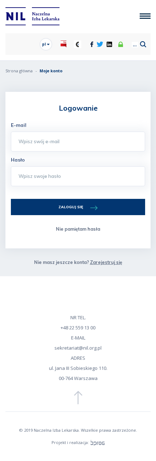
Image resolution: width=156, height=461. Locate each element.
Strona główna (19, 70)
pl (44, 44)
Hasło (18, 160)
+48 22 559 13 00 (78, 327)
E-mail (18, 125)
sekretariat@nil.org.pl (78, 348)
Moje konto (51, 70)
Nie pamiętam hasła (78, 229)
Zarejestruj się (106, 262)
